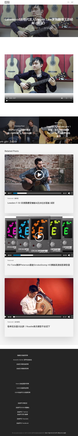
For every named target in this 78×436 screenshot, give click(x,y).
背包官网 (26, 388)
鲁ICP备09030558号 (51, 433)
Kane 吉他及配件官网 (22, 384)
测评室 (16, 198)
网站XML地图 (62, 433)
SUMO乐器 (20, 388)
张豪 (26, 28)
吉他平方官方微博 (22, 414)
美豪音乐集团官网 (22, 355)
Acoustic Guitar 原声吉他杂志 (22, 360)
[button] (72, 2)
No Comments (48, 28)
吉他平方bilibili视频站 (22, 407)
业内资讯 (17, 322)
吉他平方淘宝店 (22, 403)
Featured (39, 14)
